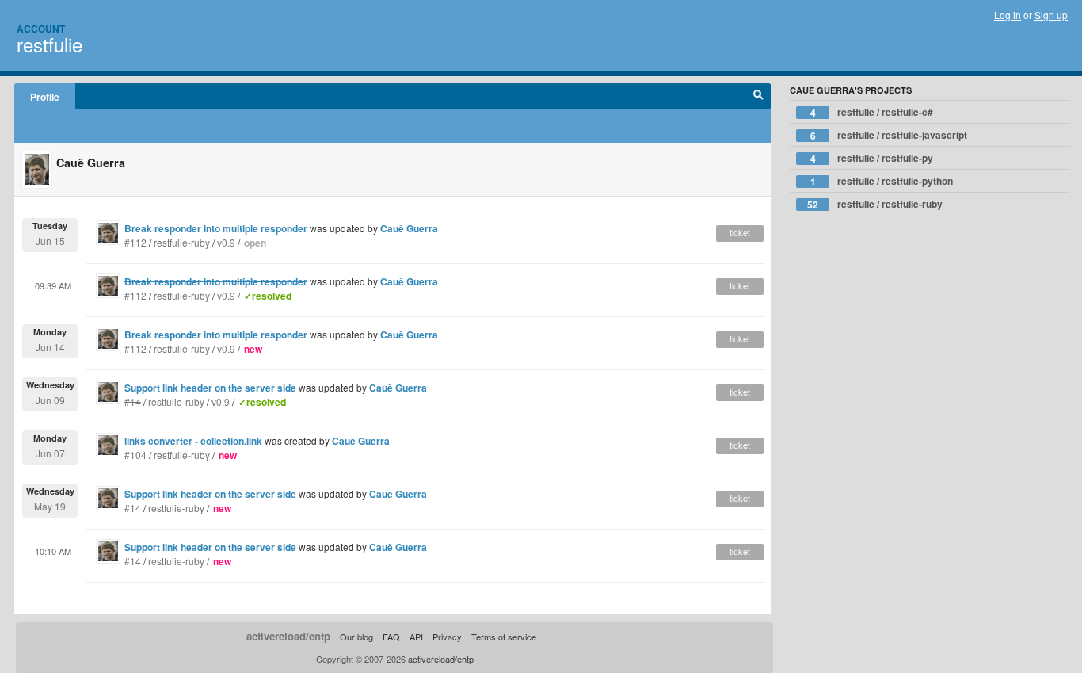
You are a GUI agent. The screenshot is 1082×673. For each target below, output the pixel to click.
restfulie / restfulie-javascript (889, 135)
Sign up (1051, 14)
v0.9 (226, 242)
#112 (135, 242)
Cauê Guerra (409, 228)
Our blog (356, 636)
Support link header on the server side (210, 494)
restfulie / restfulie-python (882, 181)
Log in (1007, 14)
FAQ (391, 636)
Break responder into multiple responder (215, 228)
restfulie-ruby (182, 242)
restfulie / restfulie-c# (872, 112)
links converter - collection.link (193, 441)
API (416, 636)
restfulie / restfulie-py (872, 158)
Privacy (447, 636)
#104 (135, 454)
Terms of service (503, 636)
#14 (132, 507)
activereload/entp (288, 636)
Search (758, 96)
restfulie (49, 44)
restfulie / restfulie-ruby (875, 204)
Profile (44, 97)
